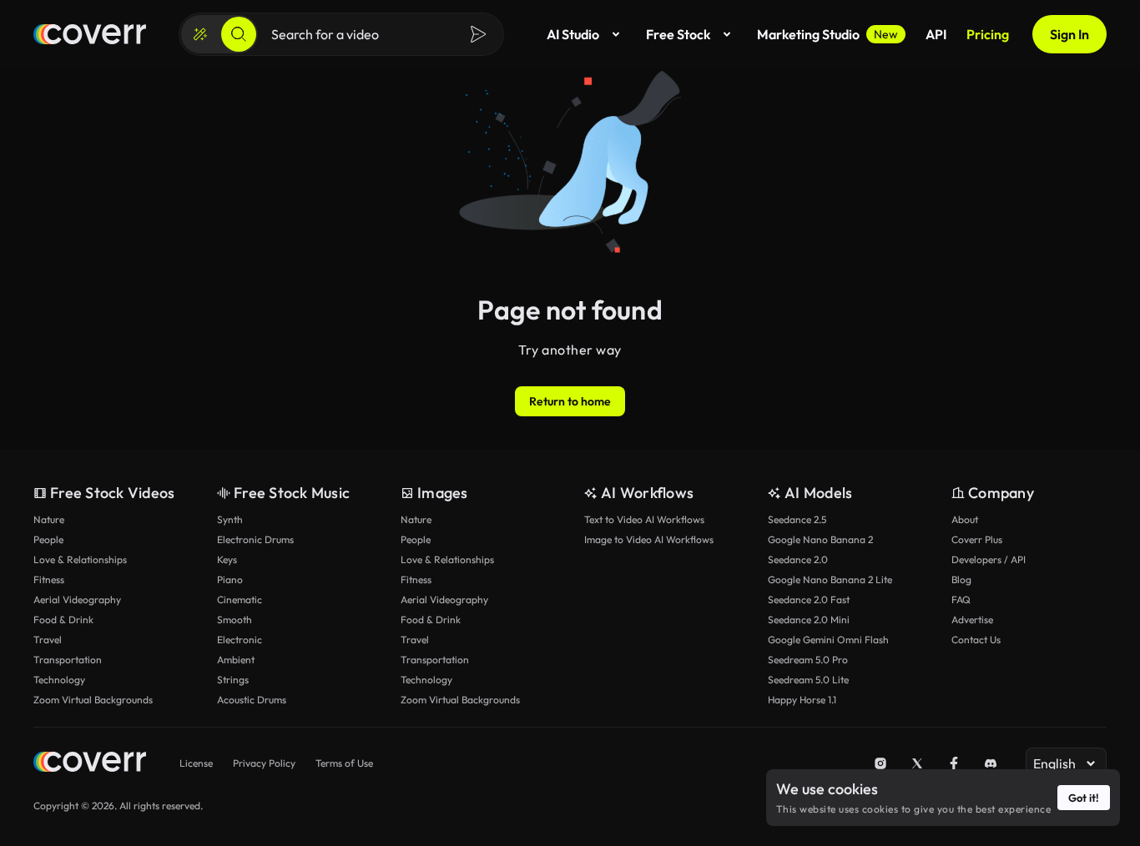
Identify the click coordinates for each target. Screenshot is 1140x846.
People (48, 539)
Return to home (570, 401)
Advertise (972, 619)
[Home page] (89, 34)
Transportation (67, 659)
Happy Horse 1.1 (802, 699)
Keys (227, 559)
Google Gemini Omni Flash (828, 639)
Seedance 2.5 (797, 519)
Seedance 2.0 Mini (809, 619)
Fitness (48, 579)
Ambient (236, 659)
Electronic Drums (255, 539)
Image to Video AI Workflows (649, 539)
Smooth (234, 619)
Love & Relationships (80, 559)
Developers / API (988, 559)
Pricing (987, 34)
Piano (230, 579)
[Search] (238, 34)
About (964, 519)
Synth (230, 519)
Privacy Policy (264, 763)
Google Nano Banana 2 (820, 539)
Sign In (1069, 34)
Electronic (239, 639)
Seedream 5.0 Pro (808, 659)
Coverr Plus (976, 539)
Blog (961, 579)
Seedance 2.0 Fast (809, 599)
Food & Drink (63, 619)
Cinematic (239, 599)
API (936, 34)
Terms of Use (344, 763)
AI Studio (573, 34)
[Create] (200, 34)
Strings (233, 679)
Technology (59, 679)
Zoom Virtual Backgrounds (93, 699)
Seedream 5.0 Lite (808, 679)
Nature (48, 519)
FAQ (961, 599)
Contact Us (976, 639)
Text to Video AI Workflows (644, 519)
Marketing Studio (827, 34)
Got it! (1083, 797)
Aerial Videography (77, 599)
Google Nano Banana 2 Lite (830, 579)
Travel (47, 639)
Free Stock (678, 34)
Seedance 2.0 (798, 559)
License (196, 763)
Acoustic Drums (251, 699)
